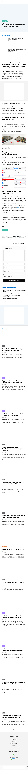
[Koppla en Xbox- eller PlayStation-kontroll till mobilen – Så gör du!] (4, 45)
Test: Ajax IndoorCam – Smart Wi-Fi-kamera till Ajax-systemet (13, 516)
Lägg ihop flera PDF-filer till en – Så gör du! (13, 550)
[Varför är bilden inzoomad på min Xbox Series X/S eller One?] (4, 50)
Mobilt (4, 21)
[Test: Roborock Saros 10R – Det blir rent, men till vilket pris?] (14, 471)
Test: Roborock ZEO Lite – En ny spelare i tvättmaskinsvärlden (11, 716)
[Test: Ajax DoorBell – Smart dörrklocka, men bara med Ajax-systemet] (4, 56)
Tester (3, 345)
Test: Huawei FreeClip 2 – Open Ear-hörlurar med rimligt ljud (13, 583)
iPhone (13, 230)
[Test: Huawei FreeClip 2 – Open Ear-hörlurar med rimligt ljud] (14, 571)
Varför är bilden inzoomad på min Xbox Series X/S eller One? (17, 50)
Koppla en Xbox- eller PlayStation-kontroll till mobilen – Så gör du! (16, 44)
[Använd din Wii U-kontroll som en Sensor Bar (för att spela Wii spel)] (14, 637)
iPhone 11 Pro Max (13, 231)
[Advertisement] (14, 91)
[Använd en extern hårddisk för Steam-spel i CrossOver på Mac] (14, 604)
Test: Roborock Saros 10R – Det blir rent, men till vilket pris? (13, 483)
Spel (3, 377)
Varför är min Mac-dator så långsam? (10, 298)
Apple (9, 230)
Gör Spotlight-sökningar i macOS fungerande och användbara (13, 293)
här (18, 207)
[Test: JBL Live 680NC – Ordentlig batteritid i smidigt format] (4, 39)
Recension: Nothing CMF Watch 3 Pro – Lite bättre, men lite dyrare (14, 683)
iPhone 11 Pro (5, 231)
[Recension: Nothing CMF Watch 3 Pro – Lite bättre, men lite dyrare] (14, 671)
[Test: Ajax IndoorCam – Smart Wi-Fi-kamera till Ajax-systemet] (14, 504)
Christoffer (6, 29)
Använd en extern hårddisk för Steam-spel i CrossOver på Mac (12, 616)
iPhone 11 (18, 230)
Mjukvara (4, 546)
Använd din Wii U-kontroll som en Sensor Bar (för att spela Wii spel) (13, 649)
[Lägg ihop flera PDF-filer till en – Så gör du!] (14, 538)
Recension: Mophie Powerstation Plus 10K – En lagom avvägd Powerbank (13, 296)
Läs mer (19, 238)
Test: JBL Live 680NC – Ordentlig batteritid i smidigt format (15, 39)
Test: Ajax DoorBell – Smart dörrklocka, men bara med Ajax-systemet (17, 55)
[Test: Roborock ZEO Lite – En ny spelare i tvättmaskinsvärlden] (14, 704)
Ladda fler (14, 729)
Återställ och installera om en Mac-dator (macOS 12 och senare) (14, 301)
